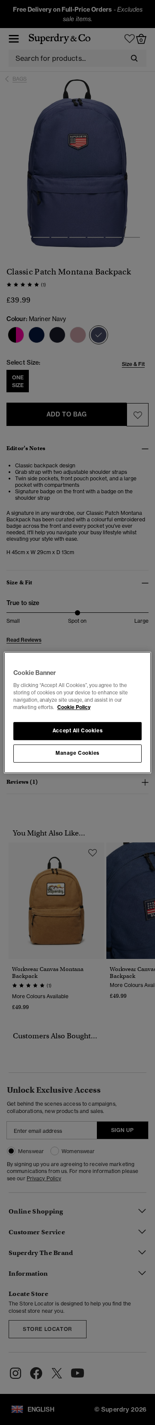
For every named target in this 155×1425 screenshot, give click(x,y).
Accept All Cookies (77, 731)
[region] (77, 712)
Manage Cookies (77, 753)
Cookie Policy (73, 707)
